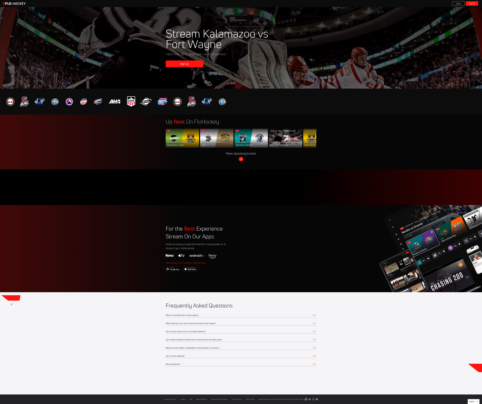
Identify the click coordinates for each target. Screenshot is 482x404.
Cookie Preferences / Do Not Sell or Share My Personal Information (280, 399)
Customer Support (170, 399)
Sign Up (472, 3)
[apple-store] (190, 275)
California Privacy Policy (219, 399)
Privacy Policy (237, 399)
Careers (183, 399)
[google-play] (173, 275)
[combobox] (473, 401)
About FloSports (201, 399)
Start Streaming (182, 141)
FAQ (191, 399)
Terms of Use (250, 399)
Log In (458, 3)
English (471, 401)
